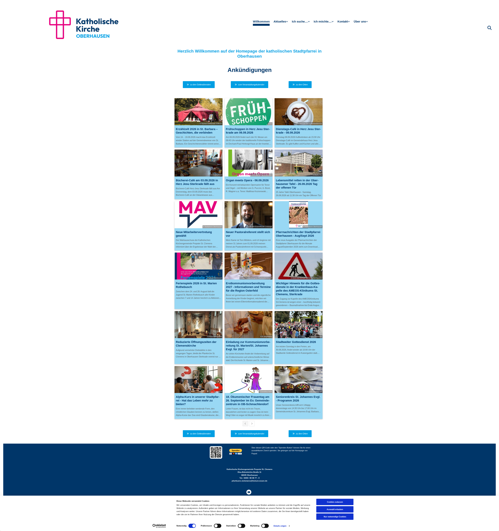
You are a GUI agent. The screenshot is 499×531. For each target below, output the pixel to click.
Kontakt (342, 21)
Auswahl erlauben (335, 509)
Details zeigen (280, 526)
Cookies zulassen (335, 502)
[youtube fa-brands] (249, 492)
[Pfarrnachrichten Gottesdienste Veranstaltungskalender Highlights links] (287, 22)
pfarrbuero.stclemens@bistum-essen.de (249, 481)
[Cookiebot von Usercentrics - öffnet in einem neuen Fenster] (159, 526)
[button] (199, 84)
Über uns (360, 21)
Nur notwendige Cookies (335, 517)
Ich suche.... (300, 21)
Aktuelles (280, 21)
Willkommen (261, 21)
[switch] (217, 526)
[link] (281, 22)
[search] (489, 28)
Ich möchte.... (323, 21)
